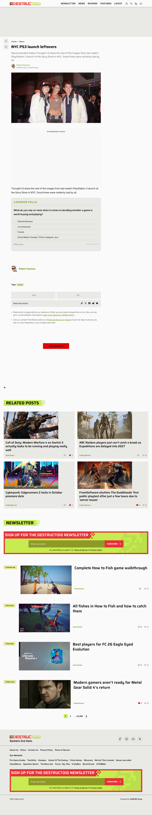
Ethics (23, 750)
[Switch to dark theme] (136, 3)
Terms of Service (80, 550)
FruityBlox (76, 764)
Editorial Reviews (25, 221)
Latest (118, 3)
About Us (14, 750)
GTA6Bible (101, 764)
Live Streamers (24, 227)
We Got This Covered (104, 760)
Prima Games (76, 760)
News (81, 3)
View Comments (56, 345)
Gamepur (42, 760)
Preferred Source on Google (59, 320)
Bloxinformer (88, 764)
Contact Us (33, 750)
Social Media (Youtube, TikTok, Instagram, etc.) (38, 237)
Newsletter (68, 3)
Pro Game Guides (17, 760)
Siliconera (88, 760)
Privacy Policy (96, 550)
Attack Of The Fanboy (58, 760)
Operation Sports (31, 764)
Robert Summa (23, 65)
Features (105, 3)
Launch (20, 285)
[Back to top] (5, 387)
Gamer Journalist (123, 760)
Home (14, 41)
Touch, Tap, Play (62, 764)
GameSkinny (15, 764)
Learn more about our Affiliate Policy (58, 315)
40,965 (79, 716)
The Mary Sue (46, 764)
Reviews (92, 3)
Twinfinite (31, 760)
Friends (21, 232)
